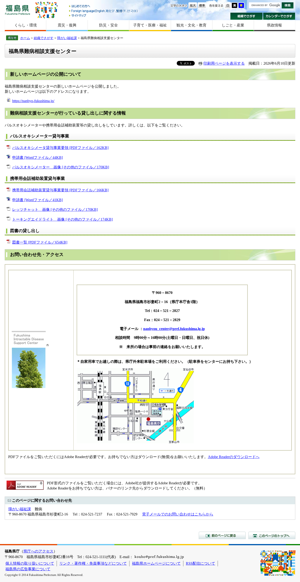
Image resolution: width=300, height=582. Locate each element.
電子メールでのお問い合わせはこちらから (177, 514)
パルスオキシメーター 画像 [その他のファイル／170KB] (60, 167)
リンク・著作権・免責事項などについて (93, 563)
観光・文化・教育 (191, 25)
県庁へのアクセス (38, 551)
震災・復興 (67, 25)
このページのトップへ (271, 535)
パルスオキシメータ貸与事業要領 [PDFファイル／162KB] (60, 148)
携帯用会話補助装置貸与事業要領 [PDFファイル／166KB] (60, 190)
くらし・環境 (25, 25)
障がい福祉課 (67, 38)
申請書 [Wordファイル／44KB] (37, 157)
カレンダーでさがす (279, 16)
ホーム (25, 38)
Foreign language (104, 11)
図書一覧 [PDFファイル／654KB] (39, 242)
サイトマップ (104, 15)
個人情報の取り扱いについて (29, 563)
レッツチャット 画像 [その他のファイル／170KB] (55, 209)
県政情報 (274, 25)
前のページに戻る (222, 535)
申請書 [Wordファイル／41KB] (37, 200)
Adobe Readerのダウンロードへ (233, 457)
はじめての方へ (104, 6)
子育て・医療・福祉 (150, 25)
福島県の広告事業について (27, 569)
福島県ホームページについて (156, 563)
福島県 (17, 9)
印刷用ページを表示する (224, 63)
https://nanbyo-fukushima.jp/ (33, 101)
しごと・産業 (233, 25)
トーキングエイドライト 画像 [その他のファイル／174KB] (62, 219)
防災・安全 (108, 25)
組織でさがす (246, 16)
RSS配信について (200, 563)
